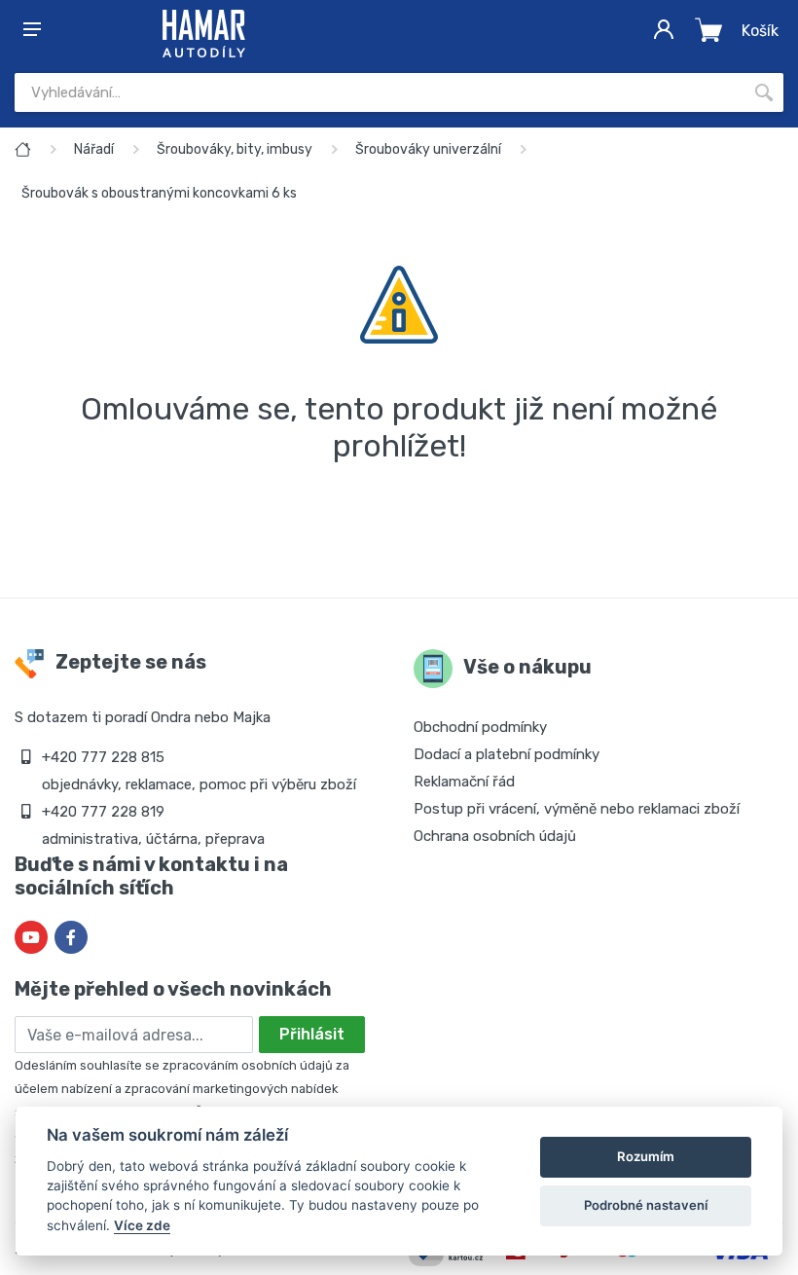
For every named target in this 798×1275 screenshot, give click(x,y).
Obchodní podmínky (480, 727)
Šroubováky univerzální (428, 149)
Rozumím (645, 1156)
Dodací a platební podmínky (506, 754)
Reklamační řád (464, 781)
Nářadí (94, 149)
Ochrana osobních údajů (495, 836)
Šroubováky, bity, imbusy (234, 149)
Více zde (142, 1225)
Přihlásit (312, 1034)
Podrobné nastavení (645, 1205)
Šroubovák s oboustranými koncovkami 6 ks (159, 193)
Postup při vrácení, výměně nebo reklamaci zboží (577, 809)
